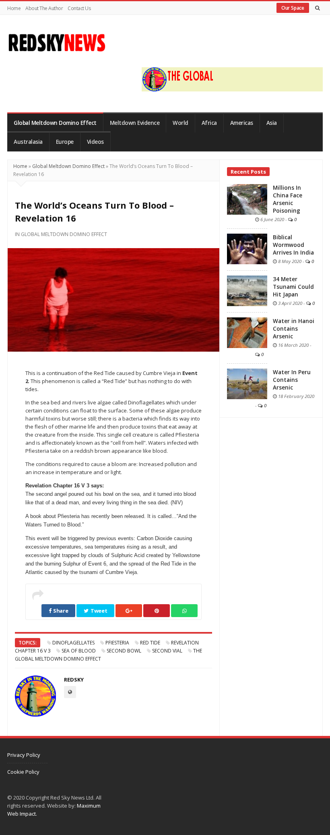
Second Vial (167, 650)
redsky (74, 679)
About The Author (44, 8)
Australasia (28, 141)
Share (60, 610)
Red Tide (150, 642)
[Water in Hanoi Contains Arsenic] (247, 332)
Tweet (98, 610)
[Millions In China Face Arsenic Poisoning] (247, 198)
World (180, 122)
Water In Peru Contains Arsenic (292, 380)
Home (14, 8)
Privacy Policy (23, 754)
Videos (95, 141)
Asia (271, 122)
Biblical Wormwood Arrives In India (293, 245)
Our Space (292, 7)
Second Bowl (124, 650)
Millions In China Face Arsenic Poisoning (287, 199)
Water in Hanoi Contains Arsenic (293, 328)
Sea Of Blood (79, 650)
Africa (209, 122)
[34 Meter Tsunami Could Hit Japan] (247, 290)
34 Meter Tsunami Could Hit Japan (293, 287)
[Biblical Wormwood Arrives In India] (247, 248)
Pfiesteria (117, 642)
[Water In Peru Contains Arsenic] (247, 383)
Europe (65, 141)
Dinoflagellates (73, 642)
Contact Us (79, 8)
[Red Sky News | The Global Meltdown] (56, 43)
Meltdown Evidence (135, 122)
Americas (241, 122)
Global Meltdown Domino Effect (55, 122)
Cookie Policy (23, 771)
